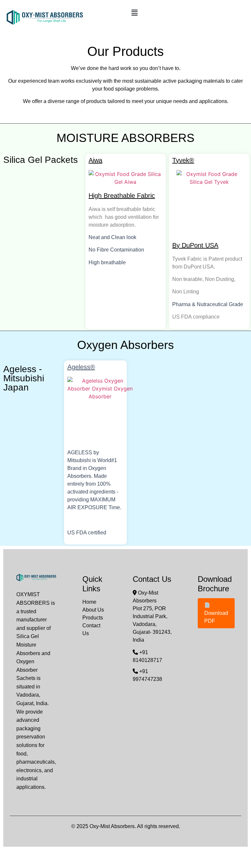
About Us (93, 610)
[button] (186, 13)
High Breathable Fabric (122, 195)
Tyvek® (183, 160)
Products (92, 617)
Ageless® (81, 367)
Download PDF (216, 617)
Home (89, 602)
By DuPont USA (195, 245)
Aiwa (95, 160)
